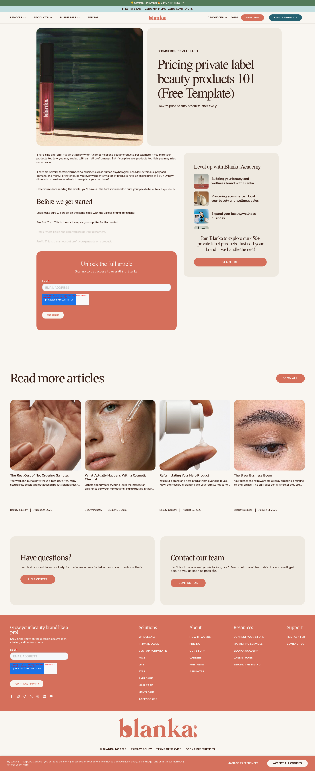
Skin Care (146, 678)
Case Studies (243, 658)
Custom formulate (285, 17)
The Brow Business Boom (253, 476)
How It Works (200, 637)
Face (142, 658)
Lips (141, 664)
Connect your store (249, 637)
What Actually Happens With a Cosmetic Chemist (115, 477)
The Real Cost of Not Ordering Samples (39, 476)
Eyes (142, 671)
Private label (149, 644)
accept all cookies (287, 763)
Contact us (188, 583)
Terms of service (168, 749)
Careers (195, 658)
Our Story (197, 651)
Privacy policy (141, 749)
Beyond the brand (247, 664)
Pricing (194, 644)
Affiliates (196, 671)
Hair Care (146, 685)
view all (290, 378)
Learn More (22, 764)
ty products (168, 189)
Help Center (296, 637)
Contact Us (295, 644)
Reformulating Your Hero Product (184, 476)
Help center (37, 579)
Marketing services (248, 644)
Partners (196, 664)
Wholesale (147, 637)
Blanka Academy (246, 651)
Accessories (148, 699)
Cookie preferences (200, 749)
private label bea (149, 189)
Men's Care (147, 692)
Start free (252, 17)
